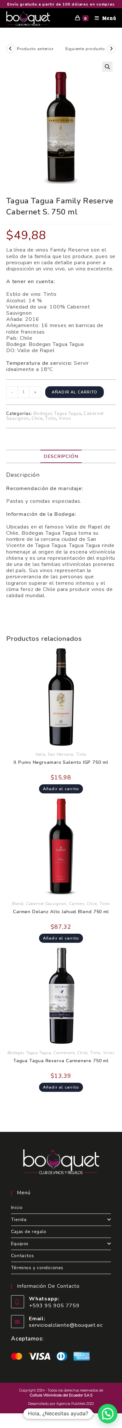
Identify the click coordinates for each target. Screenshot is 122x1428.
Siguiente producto (85, 49)
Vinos (65, 418)
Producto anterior (35, 49)
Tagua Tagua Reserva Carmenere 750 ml (61, 1061)
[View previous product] (10, 48)
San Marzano (61, 754)
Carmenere (64, 1052)
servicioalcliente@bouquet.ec (66, 1325)
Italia (40, 754)
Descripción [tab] (61, 456)
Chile (37, 418)
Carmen (76, 903)
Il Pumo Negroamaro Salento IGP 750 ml (61, 762)
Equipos (20, 1244)
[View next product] (111, 48)
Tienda (19, 1219)
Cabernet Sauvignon (46, 903)
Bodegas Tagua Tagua (57, 414)
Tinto (50, 418)
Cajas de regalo (29, 1232)
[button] (107, 67)
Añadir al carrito (74, 392)
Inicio (17, 1207)
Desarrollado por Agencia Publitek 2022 (61, 1404)
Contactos (22, 1256)
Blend (18, 903)
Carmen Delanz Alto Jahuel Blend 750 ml (61, 912)
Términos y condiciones (37, 1268)
